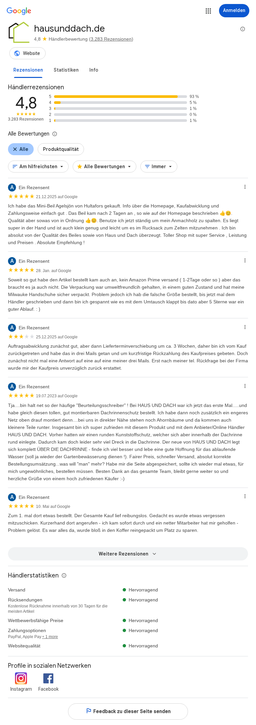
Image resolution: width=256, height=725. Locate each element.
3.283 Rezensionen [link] (111, 39)
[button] (208, 11)
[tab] (28, 70)
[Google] (19, 11)
